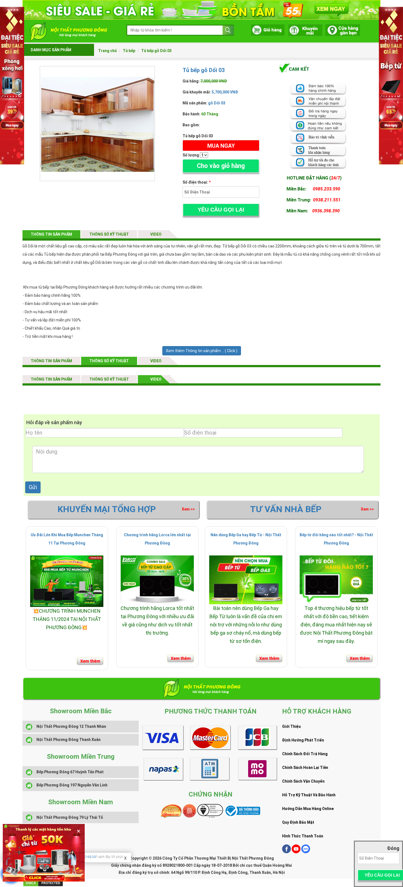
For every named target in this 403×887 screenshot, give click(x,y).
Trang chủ (107, 51)
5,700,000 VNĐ (224, 92)
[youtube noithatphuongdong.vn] (296, 852)
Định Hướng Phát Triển (303, 740)
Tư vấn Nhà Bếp (286, 509)
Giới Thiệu (291, 726)
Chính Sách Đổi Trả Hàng (305, 754)
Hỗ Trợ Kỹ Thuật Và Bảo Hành (309, 795)
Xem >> (188, 509)
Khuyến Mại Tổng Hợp (107, 509)
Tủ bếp (129, 51)
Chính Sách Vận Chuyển (303, 781)
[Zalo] (305, 852)
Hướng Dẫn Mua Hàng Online (308, 808)
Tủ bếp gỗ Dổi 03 (156, 51)
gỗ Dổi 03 (216, 103)
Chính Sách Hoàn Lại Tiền (305, 767)
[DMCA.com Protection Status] (43, 882)
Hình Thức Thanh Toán (302, 836)
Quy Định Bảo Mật (298, 822)
